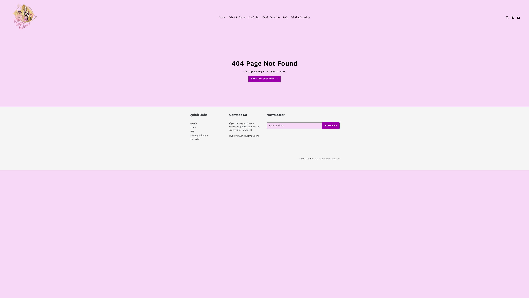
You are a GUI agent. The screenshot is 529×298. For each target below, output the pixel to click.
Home (192, 127)
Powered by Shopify (331, 159)
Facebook (247, 130)
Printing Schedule (198, 135)
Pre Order (194, 139)
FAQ (191, 131)
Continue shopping (262, 79)
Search (193, 123)
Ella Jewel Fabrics (314, 159)
